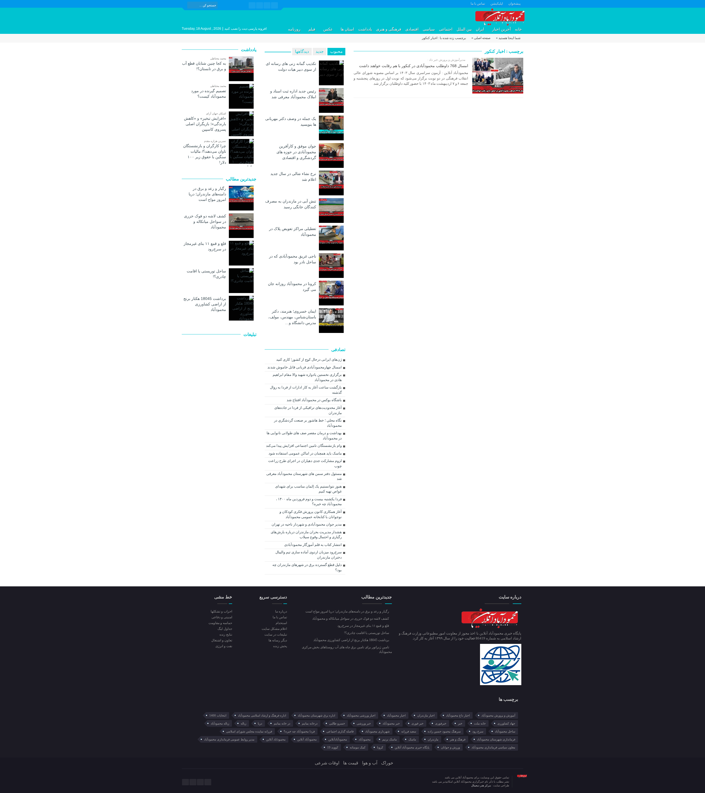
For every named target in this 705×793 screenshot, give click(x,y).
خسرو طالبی (337, 723)
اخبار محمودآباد (396, 715)
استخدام (281, 623)
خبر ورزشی (364, 723)
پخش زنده (280, 646)
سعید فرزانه (408, 731)
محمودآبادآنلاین (337, 739)
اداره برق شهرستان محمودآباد (316, 715)
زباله (243, 723)
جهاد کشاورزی (506, 723)
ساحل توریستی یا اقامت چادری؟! (206, 274)
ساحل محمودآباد (505, 731)
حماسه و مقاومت (220, 623)
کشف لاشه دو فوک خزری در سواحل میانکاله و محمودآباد (205, 221)
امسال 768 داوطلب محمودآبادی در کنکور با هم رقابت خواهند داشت (413, 66)
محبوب (336, 51)
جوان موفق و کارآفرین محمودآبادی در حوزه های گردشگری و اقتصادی (296, 152)
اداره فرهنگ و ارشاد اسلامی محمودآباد (262, 715)
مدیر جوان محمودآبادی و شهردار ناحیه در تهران (307, 524)
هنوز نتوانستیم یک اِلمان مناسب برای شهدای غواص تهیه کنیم (308, 489)
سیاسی (429, 29)
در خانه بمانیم (282, 723)
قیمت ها (350, 763)
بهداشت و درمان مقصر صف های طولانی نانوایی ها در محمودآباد (304, 435)
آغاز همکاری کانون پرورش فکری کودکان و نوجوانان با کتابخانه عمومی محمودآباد (311, 514)
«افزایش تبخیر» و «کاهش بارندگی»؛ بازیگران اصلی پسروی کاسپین (205, 124)
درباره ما (281, 611)
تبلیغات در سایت (275, 634)
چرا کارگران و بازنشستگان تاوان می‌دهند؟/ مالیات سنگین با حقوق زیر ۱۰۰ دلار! (204, 154)
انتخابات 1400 (217, 715)
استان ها (347, 29)
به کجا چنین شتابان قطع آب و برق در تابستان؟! (204, 66)
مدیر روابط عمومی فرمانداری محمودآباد (229, 739)
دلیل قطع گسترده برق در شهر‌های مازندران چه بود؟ (307, 567)
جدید (320, 51)
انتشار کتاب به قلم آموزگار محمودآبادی (313, 545)
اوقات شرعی (327, 763)
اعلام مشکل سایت (274, 629)
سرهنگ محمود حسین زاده (444, 731)
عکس (328, 29)
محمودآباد (365, 739)
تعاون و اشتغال (221, 640)
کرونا (380, 747)
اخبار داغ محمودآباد (458, 715)
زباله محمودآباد (220, 723)
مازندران (433, 739)
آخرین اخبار (501, 29)
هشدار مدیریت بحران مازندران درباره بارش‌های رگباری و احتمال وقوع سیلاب (306, 534)
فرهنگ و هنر (457, 739)
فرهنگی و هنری (388, 29)
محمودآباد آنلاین (307, 739)
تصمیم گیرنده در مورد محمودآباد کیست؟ (208, 94)
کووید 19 (332, 747)
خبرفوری (440, 723)
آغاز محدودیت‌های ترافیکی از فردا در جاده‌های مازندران (308, 410)
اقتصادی (412, 29)
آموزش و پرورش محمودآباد (498, 715)
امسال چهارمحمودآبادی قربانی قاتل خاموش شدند (304, 367)
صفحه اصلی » (480, 38)
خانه (518, 29)
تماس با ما (478, 4)
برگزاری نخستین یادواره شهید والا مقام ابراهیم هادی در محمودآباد (307, 377)
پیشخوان (514, 4)
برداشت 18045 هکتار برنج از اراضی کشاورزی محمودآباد (204, 304)
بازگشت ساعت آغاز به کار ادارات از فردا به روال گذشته (306, 390)
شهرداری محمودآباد (377, 731)
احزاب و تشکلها (221, 611)
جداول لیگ (225, 629)
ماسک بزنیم (389, 739)
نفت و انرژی (223, 646)
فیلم (311, 29)
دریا (260, 723)
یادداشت (365, 29)
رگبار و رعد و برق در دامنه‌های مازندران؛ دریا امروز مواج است (207, 194)
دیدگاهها (302, 51)
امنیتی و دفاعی (222, 617)
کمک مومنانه (357, 747)
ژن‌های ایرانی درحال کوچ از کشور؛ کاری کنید (309, 359)
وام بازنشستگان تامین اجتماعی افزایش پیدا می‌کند (304, 446)
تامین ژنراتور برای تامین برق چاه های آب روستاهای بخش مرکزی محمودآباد (347, 649)
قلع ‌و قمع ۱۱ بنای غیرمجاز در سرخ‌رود (205, 246)
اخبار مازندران (426, 715)
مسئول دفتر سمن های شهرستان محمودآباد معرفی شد (304, 476)
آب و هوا (369, 763)
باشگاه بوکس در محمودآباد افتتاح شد (314, 400)
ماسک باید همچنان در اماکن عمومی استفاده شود (305, 453)
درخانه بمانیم (310, 723)
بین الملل (464, 29)
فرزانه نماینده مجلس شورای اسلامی (249, 731)
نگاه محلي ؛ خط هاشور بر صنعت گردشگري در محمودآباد (308, 423)
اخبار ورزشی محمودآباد (361, 715)
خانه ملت (480, 723)
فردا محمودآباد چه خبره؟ (299, 731)
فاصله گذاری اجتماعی (340, 731)
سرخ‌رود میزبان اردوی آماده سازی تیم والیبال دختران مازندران (308, 554)
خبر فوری (417, 723)
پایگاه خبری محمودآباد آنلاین (412, 747)
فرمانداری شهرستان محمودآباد (496, 739)
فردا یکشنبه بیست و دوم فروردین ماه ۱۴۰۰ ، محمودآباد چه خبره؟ (309, 501)
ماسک (412, 739)
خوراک (387, 763)
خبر (460, 723)
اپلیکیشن (496, 4)
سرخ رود (477, 731)
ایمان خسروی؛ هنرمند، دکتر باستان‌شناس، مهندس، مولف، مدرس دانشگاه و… (292, 317)
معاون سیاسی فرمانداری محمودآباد (493, 747)
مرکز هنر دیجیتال (481, 785)
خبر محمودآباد (391, 723)
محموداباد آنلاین (276, 739)
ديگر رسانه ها (278, 640)
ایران (480, 29)
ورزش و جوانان (450, 747)
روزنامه (294, 29)
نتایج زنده (225, 634)
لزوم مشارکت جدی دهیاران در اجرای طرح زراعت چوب (305, 463)
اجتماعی (445, 29)
